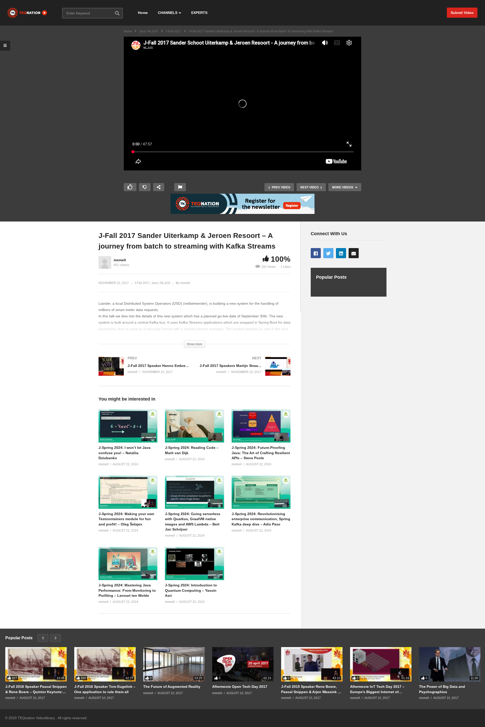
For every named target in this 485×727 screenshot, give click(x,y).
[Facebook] (316, 253)
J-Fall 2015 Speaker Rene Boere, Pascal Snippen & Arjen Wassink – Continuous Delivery (310, 689)
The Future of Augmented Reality (171, 687)
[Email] (354, 253)
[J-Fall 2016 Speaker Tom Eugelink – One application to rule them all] (105, 664)
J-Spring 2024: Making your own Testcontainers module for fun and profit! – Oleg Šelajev (126, 519)
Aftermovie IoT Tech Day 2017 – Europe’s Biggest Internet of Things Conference (377, 689)
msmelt (120, 260)
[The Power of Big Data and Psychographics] (449, 664)
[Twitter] (328, 253)
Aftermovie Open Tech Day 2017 (239, 687)
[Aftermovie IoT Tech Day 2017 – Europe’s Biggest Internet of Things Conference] (380, 664)
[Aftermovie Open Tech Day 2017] (243, 664)
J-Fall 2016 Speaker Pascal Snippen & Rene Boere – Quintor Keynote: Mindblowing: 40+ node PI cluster (36, 689)
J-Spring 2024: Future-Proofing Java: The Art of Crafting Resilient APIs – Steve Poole (261, 453)
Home (143, 13)
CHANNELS (167, 13)
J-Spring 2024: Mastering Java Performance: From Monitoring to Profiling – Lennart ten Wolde (127, 590)
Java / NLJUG (160, 283)
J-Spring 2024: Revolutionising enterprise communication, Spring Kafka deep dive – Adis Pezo (261, 519)
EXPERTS (199, 13)
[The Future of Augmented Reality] (174, 664)
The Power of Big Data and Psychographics (442, 689)
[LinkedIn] (341, 253)
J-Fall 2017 (142, 283)
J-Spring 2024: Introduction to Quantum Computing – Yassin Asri (191, 590)
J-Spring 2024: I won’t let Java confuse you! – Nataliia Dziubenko (125, 453)
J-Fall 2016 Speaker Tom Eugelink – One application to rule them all (104, 689)
